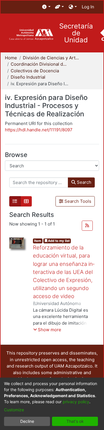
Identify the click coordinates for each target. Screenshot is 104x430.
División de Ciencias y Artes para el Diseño (52, 57)
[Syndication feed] (87, 226)
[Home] (31, 34)
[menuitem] (46, 7)
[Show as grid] (26, 201)
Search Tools (77, 201)
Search (83, 182)
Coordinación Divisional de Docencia (39, 64)
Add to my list (58, 241)
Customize (14, 409)
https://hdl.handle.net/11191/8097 (39, 129)
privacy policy (76, 401)
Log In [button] (88, 7)
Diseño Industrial (28, 77)
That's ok (75, 421)
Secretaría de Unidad (76, 33)
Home (11, 57)
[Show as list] (15, 201)
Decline (27, 421)
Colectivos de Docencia (35, 70)
